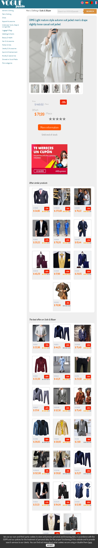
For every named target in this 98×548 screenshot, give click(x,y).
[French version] (96, 3)
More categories (7, 63)
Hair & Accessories (8, 41)
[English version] (82, 3)
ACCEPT (50, 545)
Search (90, 11)
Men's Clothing (6, 14)
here (90, 542)
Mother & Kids (6, 45)
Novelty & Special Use (9, 56)
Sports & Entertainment (9, 52)
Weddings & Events (8, 34)
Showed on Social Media (10, 59)
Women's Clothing (8, 10)
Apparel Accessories (8, 21)
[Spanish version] (87, 3)
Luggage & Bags (7, 30)
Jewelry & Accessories (9, 48)
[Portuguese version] (91, 3)
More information (49, 127)
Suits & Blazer (45, 10)
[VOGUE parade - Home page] (13, 7)
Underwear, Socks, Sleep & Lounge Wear (10, 26)
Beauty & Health (7, 37)
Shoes (4, 17)
